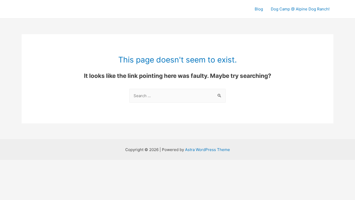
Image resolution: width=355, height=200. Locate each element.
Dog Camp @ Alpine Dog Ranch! (300, 9)
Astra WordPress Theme (207, 149)
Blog (259, 9)
